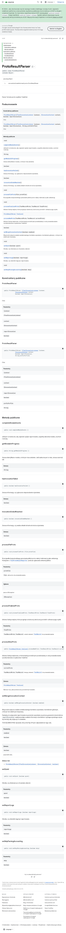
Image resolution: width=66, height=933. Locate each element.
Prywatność (42, 925)
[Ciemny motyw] (63, 289)
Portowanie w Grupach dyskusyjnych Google (29, 917)
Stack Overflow (49, 908)
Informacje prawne (25, 925)
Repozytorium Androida (8, 897)
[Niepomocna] (62, 38)
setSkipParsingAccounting (12, 269)
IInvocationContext (47, 115)
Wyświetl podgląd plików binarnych (11, 905)
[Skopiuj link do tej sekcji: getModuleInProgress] (21, 444)
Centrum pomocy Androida (52, 897)
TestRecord (37, 634)
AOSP (3, 38)
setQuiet (7, 246)
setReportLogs (8, 258)
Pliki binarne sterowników (9, 911)
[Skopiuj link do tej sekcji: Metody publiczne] (21, 418)
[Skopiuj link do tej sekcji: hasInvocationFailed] (19, 479)
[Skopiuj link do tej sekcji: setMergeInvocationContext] (26, 696)
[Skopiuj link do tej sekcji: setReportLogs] (15, 805)
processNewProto (9, 218)
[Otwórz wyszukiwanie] (38, 2)
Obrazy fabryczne (7, 908)
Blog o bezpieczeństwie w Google (32, 905)
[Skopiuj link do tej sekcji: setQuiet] (10, 769)
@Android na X (27, 897)
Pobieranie (5, 902)
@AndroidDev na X (28, 900)
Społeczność (15, 925)
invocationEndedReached (12, 182)
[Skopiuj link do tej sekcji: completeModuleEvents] (22, 423)
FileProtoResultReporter (18, 560)
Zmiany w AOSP (57, 17)
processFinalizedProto (11, 206)
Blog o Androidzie (28, 902)
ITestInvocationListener (25, 115)
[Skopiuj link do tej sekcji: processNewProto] (18, 642)
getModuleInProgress (11, 158)
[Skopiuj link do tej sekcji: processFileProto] (17, 545)
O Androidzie (5, 925)
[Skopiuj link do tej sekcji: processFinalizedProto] (21, 606)
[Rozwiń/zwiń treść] (13, 43)
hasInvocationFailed (11, 170)
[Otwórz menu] (2, 2)
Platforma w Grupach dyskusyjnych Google (32, 908)
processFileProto (9, 194)
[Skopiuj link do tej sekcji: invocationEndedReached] (24, 512)
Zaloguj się (60, 2)
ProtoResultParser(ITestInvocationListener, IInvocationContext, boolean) (32, 764)
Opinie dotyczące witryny (54, 925)
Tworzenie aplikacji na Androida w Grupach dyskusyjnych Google (32, 912)
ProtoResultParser (10, 115)
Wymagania (5, 900)
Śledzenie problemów (51, 911)
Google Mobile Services (51, 905)
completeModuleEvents (11, 145)
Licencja (34, 925)
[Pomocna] (60, 38)
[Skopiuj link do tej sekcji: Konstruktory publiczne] (27, 278)
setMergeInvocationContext (13, 232)
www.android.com (50, 902)
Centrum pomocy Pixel (51, 900)
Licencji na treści (49, 882)
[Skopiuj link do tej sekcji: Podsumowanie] (18, 104)
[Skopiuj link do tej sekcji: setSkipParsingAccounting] (24, 841)
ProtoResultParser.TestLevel (13, 214)
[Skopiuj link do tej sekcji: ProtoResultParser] (18, 284)
